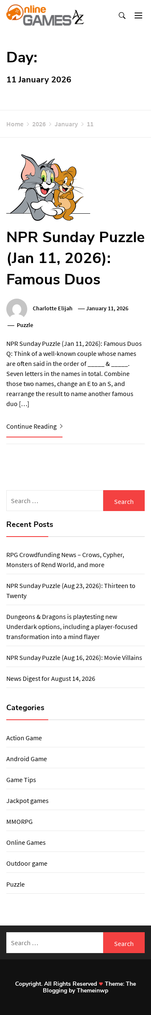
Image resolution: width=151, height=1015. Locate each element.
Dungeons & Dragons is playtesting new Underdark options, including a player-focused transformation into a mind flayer (72, 626)
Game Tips (21, 779)
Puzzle (25, 325)
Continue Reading (32, 426)
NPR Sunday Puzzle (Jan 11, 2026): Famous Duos (75, 258)
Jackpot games (27, 800)
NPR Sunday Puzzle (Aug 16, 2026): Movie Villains (74, 657)
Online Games (26, 842)
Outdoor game (26, 863)
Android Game (26, 758)
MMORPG (19, 821)
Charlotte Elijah (53, 308)
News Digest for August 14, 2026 (50, 678)
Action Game (24, 738)
